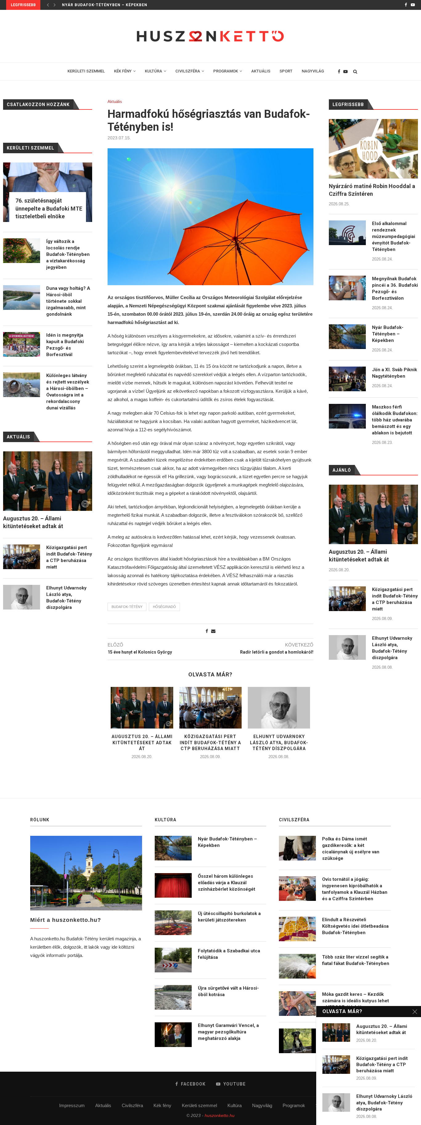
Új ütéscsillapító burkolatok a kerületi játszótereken (229, 917)
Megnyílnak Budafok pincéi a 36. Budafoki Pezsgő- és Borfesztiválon (395, 288)
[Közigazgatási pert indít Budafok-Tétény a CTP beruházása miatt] (210, 708)
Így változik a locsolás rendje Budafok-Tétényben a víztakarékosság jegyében (68, 254)
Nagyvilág (262, 1105)
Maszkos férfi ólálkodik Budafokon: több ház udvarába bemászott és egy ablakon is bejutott (395, 420)
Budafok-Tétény (127, 607)
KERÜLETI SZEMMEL (86, 71)
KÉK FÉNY (123, 71)
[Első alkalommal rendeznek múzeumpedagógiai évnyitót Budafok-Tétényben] (347, 232)
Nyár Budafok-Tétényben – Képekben (104, 5)
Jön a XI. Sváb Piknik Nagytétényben (394, 373)
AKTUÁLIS (260, 71)
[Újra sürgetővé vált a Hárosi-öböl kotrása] (173, 997)
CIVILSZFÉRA (187, 71)
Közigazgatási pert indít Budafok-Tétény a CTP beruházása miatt (210, 742)
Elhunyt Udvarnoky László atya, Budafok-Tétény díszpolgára (279, 742)
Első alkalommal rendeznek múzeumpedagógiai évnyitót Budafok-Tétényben (393, 236)
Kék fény (162, 1105)
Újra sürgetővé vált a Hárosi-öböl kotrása (228, 991)
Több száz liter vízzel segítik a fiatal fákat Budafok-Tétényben (355, 960)
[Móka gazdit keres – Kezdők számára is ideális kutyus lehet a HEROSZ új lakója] (297, 1003)
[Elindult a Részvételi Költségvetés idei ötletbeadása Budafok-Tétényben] (297, 929)
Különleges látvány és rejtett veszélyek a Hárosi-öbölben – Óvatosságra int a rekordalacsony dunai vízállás (67, 392)
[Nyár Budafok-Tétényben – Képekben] (347, 336)
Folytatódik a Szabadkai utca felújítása (229, 954)
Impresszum (72, 1105)
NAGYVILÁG (313, 71)
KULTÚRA (153, 71)
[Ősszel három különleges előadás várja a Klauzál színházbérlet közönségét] (173, 885)
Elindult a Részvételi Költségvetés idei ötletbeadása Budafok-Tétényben (355, 926)
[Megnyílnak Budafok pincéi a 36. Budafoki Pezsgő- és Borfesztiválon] (347, 288)
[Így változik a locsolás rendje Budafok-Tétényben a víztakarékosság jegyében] (21, 250)
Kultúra (234, 1105)
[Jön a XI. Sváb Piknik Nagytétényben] (347, 379)
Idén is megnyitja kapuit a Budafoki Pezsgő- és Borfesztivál (65, 344)
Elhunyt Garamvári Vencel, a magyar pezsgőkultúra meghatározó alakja (228, 1032)
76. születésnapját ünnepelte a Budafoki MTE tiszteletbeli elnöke (48, 208)
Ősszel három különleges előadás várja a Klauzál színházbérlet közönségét (226, 882)
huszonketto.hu (220, 1115)
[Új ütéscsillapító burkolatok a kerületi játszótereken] (173, 922)
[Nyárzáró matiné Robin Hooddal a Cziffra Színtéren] (373, 149)
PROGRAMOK (225, 71)
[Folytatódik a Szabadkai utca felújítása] (173, 960)
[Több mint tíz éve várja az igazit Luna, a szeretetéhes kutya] (297, 1041)
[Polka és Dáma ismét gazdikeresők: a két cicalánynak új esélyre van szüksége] (297, 848)
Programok (294, 1105)
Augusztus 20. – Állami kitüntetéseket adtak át (142, 742)
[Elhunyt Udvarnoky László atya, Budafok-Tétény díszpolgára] (279, 708)
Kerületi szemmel (199, 1105)
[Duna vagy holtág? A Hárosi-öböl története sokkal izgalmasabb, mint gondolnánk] (21, 297)
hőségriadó (164, 607)
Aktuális (115, 101)
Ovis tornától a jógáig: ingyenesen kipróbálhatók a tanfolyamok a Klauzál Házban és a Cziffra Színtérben (354, 889)
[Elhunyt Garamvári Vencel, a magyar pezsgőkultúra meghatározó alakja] (173, 1034)
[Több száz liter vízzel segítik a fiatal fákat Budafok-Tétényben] (297, 966)
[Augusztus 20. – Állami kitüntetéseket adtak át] (142, 708)
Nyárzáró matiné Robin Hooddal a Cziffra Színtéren (372, 190)
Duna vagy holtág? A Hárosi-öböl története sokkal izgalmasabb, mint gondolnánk (68, 301)
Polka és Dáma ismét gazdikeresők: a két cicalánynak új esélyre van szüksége (350, 848)
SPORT (286, 71)
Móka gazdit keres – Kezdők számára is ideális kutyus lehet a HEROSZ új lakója (355, 1001)
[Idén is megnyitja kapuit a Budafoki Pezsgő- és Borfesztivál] (21, 344)
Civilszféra (132, 1105)
